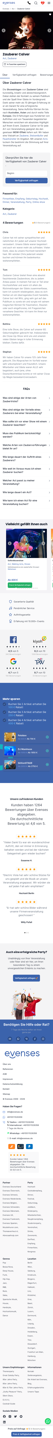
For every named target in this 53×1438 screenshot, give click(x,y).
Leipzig (31, 1324)
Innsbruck (32, 1275)
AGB (5, 1074)
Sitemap (6, 1094)
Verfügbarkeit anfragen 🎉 (26, 978)
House (5, 1303)
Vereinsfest (32, 1227)
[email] (10, 1039)
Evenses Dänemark (11, 1211)
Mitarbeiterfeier (34, 1215)
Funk (5, 1275)
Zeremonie (32, 1235)
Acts (45, 138)
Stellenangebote (35, 1375)
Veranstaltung (17, 202)
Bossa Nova (8, 1267)
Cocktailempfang (35, 1191)
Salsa (5, 1295)
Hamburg (31, 1356)
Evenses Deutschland (12, 1187)
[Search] (36, 3)
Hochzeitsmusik (9, 1311)
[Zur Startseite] (9, 3)
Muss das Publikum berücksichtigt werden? (22, 435)
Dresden (31, 1328)
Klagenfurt (32, 1283)
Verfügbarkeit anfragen (26, 180)
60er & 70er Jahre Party (13, 1387)
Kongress (31, 1251)
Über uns (7, 1064)
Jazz (5, 1283)
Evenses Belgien (10, 1203)
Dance (5, 1315)
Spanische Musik (10, 1299)
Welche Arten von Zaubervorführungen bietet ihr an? (24, 447)
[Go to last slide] (3, 30)
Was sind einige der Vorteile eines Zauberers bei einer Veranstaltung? (22, 411)
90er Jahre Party (10, 1379)
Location (32, 1258)
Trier (29, 1340)
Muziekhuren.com (10, 1227)
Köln (29, 1319)
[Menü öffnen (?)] (49, 3)
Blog (29, 1383)
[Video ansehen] (26, 30)
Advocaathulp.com (10, 1235)
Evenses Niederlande (12, 1199)
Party (28, 202)
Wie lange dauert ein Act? (17, 492)
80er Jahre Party (10, 1383)
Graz (30, 1299)
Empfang (20, 198)
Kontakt (6, 1089)
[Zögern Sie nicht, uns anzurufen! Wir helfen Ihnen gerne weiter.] (29, 3)
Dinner (6, 202)
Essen (30, 1336)
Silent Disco (8, 1396)
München (32, 1360)
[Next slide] (49, 30)
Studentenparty (34, 1223)
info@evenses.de (25, 1138)
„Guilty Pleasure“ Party (12, 1392)
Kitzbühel (31, 1295)
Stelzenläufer (36, 135)
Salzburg (31, 1271)
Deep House (8, 1271)
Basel (30, 1303)
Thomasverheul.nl (10, 1231)
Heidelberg (32, 1332)
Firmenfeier (8, 198)
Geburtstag (32, 198)
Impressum (8, 1079)
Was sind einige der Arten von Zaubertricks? (19, 400)
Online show (38, 202)
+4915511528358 (26, 1122)
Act (13, 9)
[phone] (26, 1039)
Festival (31, 1199)
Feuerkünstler (9, 138)
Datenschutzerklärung (13, 1084)
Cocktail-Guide (9, 1404)
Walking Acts (17, 564)
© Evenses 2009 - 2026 (14, 1099)
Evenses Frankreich (11, 1219)
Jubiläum (31, 1207)
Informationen (34, 1367)
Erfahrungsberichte (36, 1387)
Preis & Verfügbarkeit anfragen (20, 585)
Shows (27, 564)
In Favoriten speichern (16, 64)
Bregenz (31, 1279)
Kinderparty (32, 1211)
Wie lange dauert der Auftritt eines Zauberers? (22, 459)
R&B (4, 1287)
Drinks (30, 1231)
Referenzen (8, 1069)
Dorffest (31, 1239)
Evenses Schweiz (10, 1195)
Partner (6, 1182)
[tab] (23, 47)
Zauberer (12, 58)
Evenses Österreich (11, 1191)
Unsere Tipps (33, 1392)
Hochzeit (43, 198)
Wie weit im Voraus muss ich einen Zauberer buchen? (22, 470)
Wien (30, 1267)
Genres (6, 1258)
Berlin (30, 1263)
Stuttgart (31, 1348)
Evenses (6, 9)
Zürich (30, 1307)
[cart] (43, 3)
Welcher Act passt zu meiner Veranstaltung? (19, 482)
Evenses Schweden (11, 1207)
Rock (5, 1291)
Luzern (30, 1311)
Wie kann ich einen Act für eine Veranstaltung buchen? (20, 502)
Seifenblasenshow (14, 530)
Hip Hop (6, 1279)
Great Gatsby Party (11, 1375)
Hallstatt (31, 1287)
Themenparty (8, 1371)
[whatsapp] (18, 1039)
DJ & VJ (6, 1400)
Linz (29, 1291)
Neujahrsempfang (35, 1219)
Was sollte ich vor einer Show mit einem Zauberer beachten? (25, 423)
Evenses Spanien (10, 1223)
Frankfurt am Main (35, 1352)
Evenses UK (8, 1215)
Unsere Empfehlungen (13, 1367)
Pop (4, 1263)
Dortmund (32, 1315)
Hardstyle (7, 1307)
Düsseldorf (32, 1344)
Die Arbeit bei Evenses (37, 1379)
